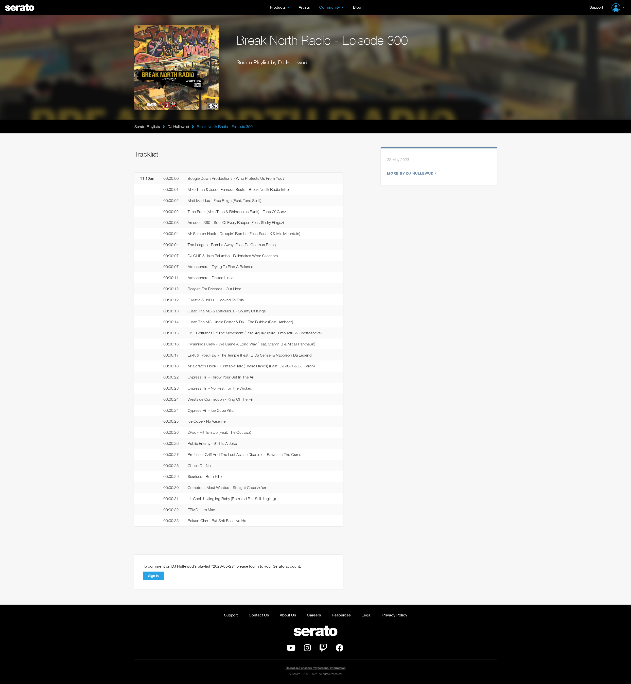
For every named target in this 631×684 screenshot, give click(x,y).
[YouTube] (291, 649)
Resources (341, 614)
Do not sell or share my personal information (316, 668)
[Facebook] (339, 649)
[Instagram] (307, 649)
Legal (366, 614)
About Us (288, 614)
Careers (314, 614)
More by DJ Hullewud (410, 173)
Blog (357, 7)
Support (596, 7)
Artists (304, 7)
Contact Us (259, 614)
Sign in (153, 576)
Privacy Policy (394, 614)
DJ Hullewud (178, 126)
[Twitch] (323, 649)
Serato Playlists (147, 126)
